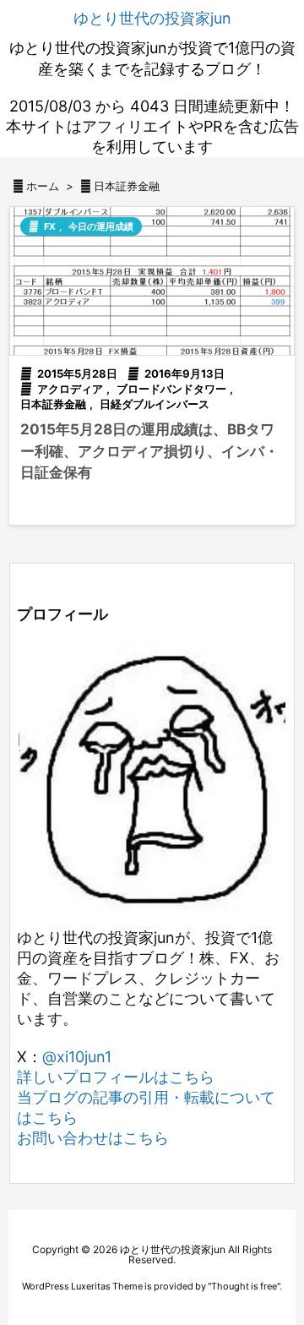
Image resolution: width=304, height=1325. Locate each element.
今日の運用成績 (100, 226)
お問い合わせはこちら (93, 1138)
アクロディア (70, 388)
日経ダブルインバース (154, 404)
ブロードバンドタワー (171, 388)
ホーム (42, 186)
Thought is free (244, 1286)
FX (50, 226)
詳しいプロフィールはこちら (115, 1077)
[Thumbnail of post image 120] (152, 281)
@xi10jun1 (76, 1057)
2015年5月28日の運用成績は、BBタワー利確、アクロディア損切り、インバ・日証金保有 (149, 451)
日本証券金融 (53, 404)
